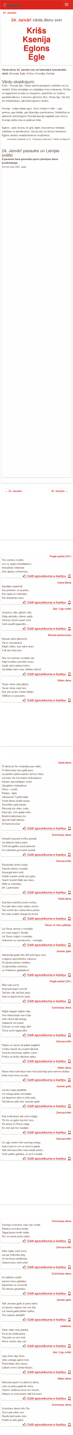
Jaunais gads (63, 951)
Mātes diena (64, 680)
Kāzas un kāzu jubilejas (58, 925)
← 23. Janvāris (13, 491)
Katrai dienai (64, 582)
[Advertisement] (36, 323)
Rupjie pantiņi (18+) (60, 556)
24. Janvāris (9, 12)
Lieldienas (65, 1326)
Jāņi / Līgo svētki (61, 608)
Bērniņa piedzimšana (59, 635)
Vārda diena (64, 762)
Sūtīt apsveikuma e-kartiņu (46, 576)
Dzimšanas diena (61, 834)
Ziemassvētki (63, 861)
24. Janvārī (21, 20)
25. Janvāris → (59, 491)
